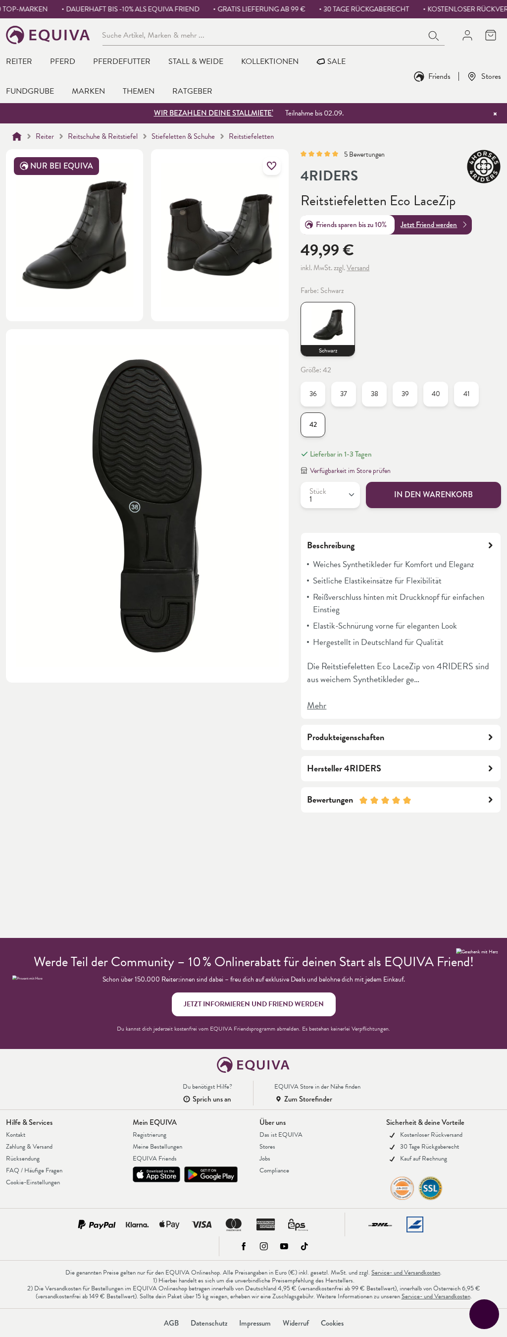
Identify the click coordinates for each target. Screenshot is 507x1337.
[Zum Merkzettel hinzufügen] (272, 166)
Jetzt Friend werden (429, 224)
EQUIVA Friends (155, 1159)
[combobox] (263, 34)
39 (405, 394)
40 (436, 394)
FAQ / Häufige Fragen (34, 1170)
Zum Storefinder (308, 1099)
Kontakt (15, 1135)
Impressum (255, 1323)
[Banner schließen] (495, 113)
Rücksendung (23, 1159)
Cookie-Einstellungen (33, 1182)
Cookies (332, 1323)
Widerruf (296, 1323)
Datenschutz (209, 1323)
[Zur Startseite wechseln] (48, 35)
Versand (358, 267)
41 (466, 394)
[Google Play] (211, 1174)
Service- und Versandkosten (405, 1273)
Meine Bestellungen (157, 1147)
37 (343, 394)
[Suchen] (434, 34)
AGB (171, 1323)
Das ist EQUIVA (281, 1135)
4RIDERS (329, 176)
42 (313, 424)
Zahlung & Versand (29, 1147)
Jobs (264, 1159)
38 (374, 394)
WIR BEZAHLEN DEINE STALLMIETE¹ (213, 113)
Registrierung (149, 1135)
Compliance (274, 1170)
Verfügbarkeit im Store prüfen (350, 470)
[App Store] (156, 1174)
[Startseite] (17, 136)
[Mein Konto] (467, 35)
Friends (439, 76)
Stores (491, 76)
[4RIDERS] (483, 166)
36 (313, 394)
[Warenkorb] (490, 35)
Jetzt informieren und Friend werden (254, 1004)
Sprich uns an (212, 1099)
